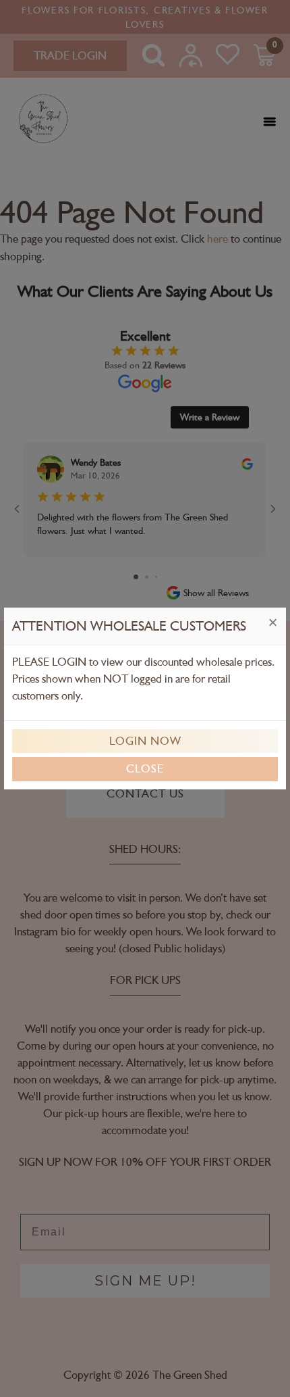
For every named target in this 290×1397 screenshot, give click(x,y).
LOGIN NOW (145, 740)
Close (145, 768)
